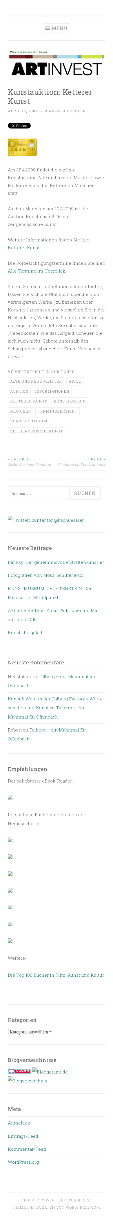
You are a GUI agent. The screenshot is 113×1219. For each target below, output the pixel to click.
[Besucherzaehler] (22, 154)
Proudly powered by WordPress (56, 1200)
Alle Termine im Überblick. (37, 271)
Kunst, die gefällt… (27, 632)
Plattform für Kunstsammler (81, 461)
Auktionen (63, 371)
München (20, 411)
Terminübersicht (57, 411)
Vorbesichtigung (29, 421)
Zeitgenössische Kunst (36, 431)
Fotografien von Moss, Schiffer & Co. (46, 575)
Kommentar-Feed (27, 1149)
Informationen (52, 391)
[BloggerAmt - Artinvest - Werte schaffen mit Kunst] (50, 1072)
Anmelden (19, 1123)
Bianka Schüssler (65, 111)
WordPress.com (83, 1207)
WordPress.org (23, 1162)
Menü (60, 28)
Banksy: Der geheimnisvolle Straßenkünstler (56, 562)
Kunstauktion (69, 401)
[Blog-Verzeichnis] (19, 1072)
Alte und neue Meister (36, 381)
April (75, 381)
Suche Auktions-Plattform (29, 461)
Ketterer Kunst (24, 247)
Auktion (19, 391)
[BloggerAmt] (27, 1081)
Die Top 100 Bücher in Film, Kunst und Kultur (56, 975)
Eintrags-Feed (23, 1136)
